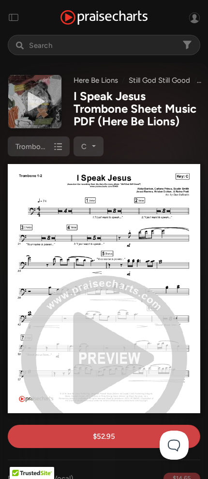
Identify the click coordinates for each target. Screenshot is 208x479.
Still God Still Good (159, 80)
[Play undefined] (34, 101)
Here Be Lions (96, 80)
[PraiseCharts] (104, 17)
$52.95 (104, 436)
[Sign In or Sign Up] (194, 17)
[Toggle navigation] (13, 17)
